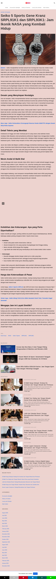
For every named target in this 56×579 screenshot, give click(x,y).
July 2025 (4, 547)
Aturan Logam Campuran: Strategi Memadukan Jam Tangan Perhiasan (18, 487)
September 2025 (6, 542)
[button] (3, 203)
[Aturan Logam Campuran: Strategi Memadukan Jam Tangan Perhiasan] (12, 448)
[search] (54, 3)
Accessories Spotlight (15, 7)
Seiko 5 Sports (16, 335)
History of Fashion (26, 7)
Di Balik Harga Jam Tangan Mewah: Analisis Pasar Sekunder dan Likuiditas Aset (20, 484)
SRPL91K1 (24, 335)
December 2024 (6, 565)
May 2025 (4, 552)
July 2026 (4, 515)
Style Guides (46, 7)
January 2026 (5, 531)
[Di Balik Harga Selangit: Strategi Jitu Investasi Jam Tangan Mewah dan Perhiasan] (12, 385)
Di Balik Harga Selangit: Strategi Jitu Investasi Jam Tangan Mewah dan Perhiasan (21, 476)
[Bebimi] (28, 3)
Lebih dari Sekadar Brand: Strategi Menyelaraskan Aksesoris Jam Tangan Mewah (36, 415)
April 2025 (4, 555)
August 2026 (5, 512)
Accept (35, 573)
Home (6, 7)
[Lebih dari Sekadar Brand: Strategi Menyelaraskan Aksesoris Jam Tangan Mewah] (12, 415)
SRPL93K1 (31, 335)
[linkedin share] (32, 577)
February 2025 (5, 560)
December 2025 (6, 534)
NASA (9, 335)
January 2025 (5, 563)
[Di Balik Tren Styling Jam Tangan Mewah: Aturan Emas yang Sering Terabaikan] (12, 400)
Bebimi (3, 68)
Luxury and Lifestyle (36, 7)
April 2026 (4, 523)
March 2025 (5, 557)
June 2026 (4, 518)
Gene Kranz (3, 335)
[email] (14, 577)
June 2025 (4, 550)
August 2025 (5, 544)
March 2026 (5, 526)
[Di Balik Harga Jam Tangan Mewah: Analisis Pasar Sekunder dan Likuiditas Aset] (12, 432)
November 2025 (6, 536)
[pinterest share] (23, 577)
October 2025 (5, 539)
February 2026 (5, 528)
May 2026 (4, 520)
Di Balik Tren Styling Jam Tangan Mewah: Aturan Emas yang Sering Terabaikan (20, 479)
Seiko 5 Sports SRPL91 (16, 287)
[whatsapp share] (42, 577)
